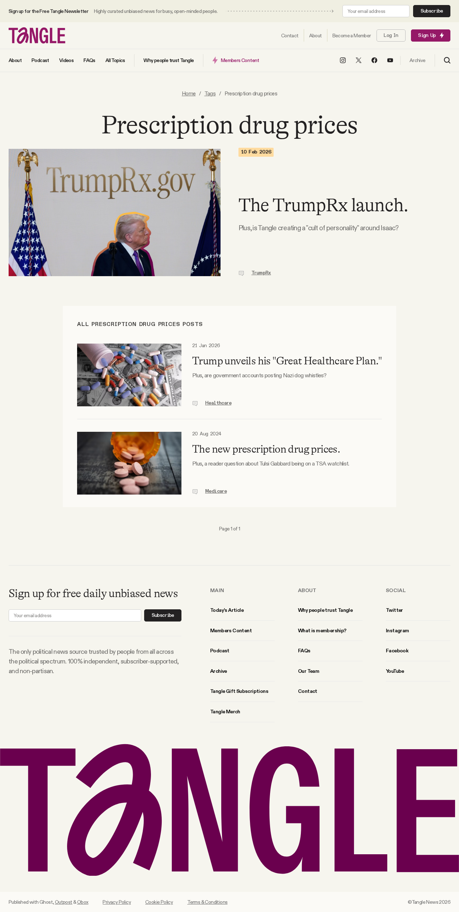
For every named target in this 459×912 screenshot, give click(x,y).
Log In (391, 35)
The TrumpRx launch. (323, 205)
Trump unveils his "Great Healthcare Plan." (287, 361)
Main (217, 590)
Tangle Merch (225, 711)
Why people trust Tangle (325, 610)
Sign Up (427, 35)
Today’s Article (226, 610)
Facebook (397, 650)
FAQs (304, 650)
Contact (307, 691)
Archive (218, 671)
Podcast (220, 650)
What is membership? (322, 630)
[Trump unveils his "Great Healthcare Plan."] (129, 375)
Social (396, 590)
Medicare (216, 491)
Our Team (308, 671)
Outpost (63, 902)
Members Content (231, 630)
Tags (210, 93)
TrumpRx (261, 272)
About (307, 590)
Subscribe (432, 11)
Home (189, 93)
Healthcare (218, 403)
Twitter (394, 610)
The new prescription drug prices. (266, 449)
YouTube (395, 671)
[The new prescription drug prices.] (129, 463)
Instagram (397, 630)
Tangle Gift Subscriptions (239, 691)
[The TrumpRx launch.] (115, 212)
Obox (83, 902)
